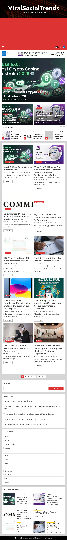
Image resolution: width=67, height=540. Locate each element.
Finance (6, 452)
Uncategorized (8, 88)
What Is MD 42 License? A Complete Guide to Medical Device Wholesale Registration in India (50, 114)
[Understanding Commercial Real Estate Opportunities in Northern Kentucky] (28, 135)
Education (6, 448)
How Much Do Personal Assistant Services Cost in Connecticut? (16, 348)
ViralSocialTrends (33, 8)
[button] (3, 47)
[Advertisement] (33, 31)
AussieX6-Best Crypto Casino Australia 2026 (25, 94)
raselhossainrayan (10, 100)
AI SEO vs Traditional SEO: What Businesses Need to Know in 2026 (16, 261)
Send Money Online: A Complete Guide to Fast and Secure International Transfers (48, 304)
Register (64, 47)
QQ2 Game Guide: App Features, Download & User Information (59, 139)
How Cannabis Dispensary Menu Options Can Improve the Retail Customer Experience (48, 349)
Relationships (7, 471)
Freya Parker (39, 356)
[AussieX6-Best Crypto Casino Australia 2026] (33, 80)
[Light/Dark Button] (57, 47)
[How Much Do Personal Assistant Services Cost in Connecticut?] (18, 333)
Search (7, 383)
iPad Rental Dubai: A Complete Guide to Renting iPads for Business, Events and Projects (16, 304)
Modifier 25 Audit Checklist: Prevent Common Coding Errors (48, 261)
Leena (6, 311)
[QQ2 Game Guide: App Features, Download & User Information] (49, 135)
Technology (7, 475)
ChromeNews (39, 538)
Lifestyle (6, 463)
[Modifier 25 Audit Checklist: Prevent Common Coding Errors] (49, 245)
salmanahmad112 (41, 266)
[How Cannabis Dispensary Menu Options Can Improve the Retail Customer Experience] (49, 333)
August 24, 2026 (23, 100)
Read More (8, 181)
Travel (5, 479)
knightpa (7, 353)
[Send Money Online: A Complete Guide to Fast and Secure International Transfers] (49, 288)
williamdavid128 (9, 266)
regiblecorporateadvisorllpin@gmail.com (49, 121)
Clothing (6, 440)
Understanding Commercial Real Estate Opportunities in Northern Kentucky (38, 139)
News (5, 467)
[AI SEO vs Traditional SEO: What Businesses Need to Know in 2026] (18, 245)
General (6, 456)
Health (5, 459)
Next (43, 377)
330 (39, 377)
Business (38, 108)
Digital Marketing (9, 444)
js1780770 (38, 223)
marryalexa (8, 222)
